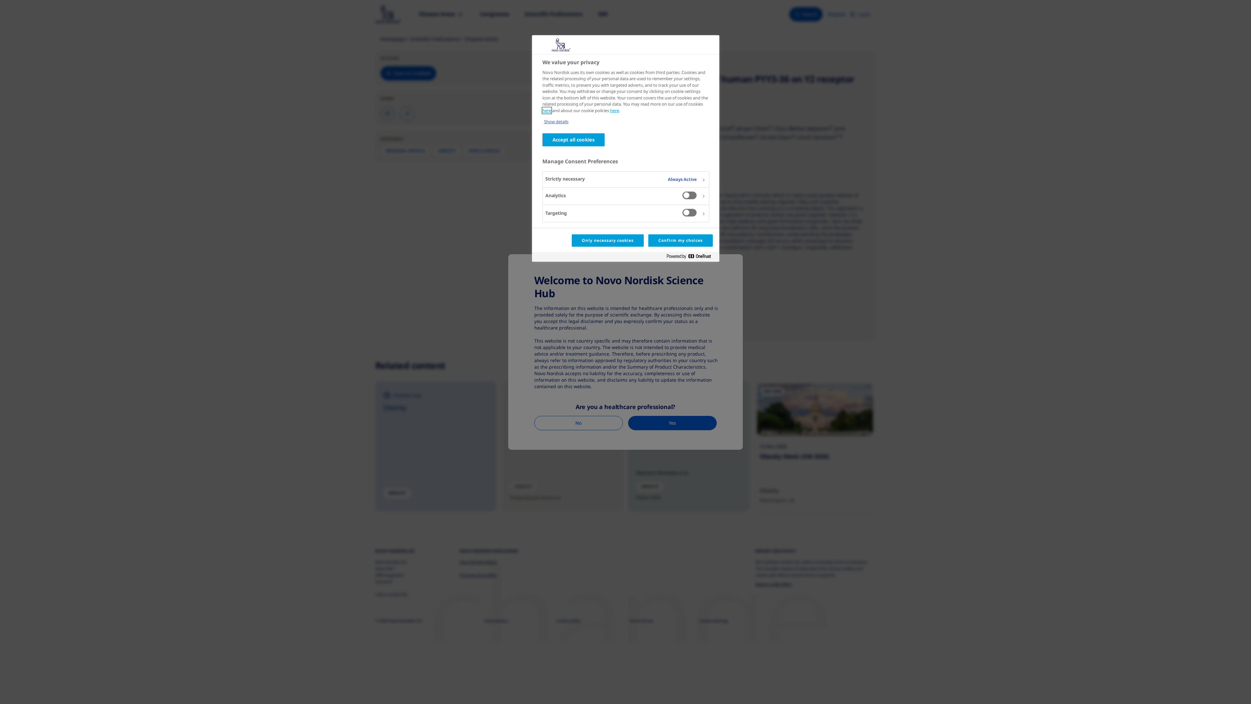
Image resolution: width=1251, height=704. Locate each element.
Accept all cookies (574, 140)
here (546, 110)
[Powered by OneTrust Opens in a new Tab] (691, 258)
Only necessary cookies (608, 240)
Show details (556, 122)
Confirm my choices (680, 240)
